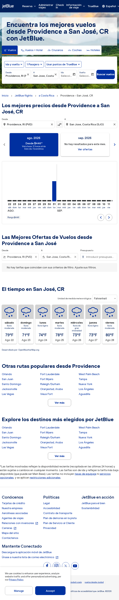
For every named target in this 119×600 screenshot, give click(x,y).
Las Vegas (8, 394)
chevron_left (4, 144)
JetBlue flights (24, 95)
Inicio (5, 95)
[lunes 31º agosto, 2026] (54, 191)
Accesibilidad (51, 508)
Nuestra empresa (12, 508)
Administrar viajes (46, 6)
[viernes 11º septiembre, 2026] (109, 200)
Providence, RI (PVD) (16, 75)
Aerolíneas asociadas (15, 513)
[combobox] (28, 124)
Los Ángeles (86, 389)
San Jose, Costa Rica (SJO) (43, 75)
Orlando (7, 374)
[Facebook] (47, 566)
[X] (65, 566)
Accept (50, 590)
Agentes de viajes (13, 518)
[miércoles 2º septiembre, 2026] (64, 200)
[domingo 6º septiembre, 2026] (84, 200)
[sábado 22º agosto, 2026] (10, 200)
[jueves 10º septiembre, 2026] (104, 200)
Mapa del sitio (10, 533)
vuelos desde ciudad (94, 582)
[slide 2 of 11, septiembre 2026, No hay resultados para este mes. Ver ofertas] (85, 144)
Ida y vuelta (13, 64)
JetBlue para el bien (93, 503)
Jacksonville (9, 389)
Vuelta (82, 72)
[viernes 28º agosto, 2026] (39, 200)
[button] (34, 64)
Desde (9, 72)
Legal (46, 503)
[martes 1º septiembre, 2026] (59, 200)
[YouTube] (75, 566)
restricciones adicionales (45, 477)
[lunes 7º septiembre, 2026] (89, 200)
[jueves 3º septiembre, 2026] (69, 200)
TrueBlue (93, 6)
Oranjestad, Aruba (51, 389)
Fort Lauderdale (50, 374)
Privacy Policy (16, 579)
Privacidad (49, 528)
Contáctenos (10, 538)
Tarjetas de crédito (13, 503)
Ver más (59, 402)
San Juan (7, 379)
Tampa (83, 379)
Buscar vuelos (105, 74)
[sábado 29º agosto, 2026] (44, 200)
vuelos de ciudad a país (71, 582)
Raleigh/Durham (50, 384)
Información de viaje (76, 6)
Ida (62, 72)
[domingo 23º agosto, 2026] (15, 200)
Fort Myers (46, 379)
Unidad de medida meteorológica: (75, 298)
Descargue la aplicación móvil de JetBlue (27, 552)
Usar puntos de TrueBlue (61, 64)
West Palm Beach (89, 374)
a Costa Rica (46, 95)
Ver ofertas (85, 149)
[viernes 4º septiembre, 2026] (74, 200)
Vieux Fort (46, 394)
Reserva (29, 6)
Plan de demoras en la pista (60, 518)
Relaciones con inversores (20, 523)
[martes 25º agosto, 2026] (24, 200)
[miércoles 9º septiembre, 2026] (99, 200)
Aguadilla (84, 394)
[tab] (10, 50)
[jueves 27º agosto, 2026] (34, 200)
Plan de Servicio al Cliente (59, 523)
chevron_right (114, 144)
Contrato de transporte (57, 513)
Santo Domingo (11, 384)
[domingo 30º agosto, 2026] (49, 200)
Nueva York (85, 384)
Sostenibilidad (90, 508)
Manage (19, 590)
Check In (60, 6)
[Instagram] (56, 566)
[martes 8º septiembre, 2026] (94, 200)
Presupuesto (86, 250)
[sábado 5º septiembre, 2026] (79, 200)
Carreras (9, 528)
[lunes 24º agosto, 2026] (20, 200)
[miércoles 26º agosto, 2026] (29, 200)
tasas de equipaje (85, 473)
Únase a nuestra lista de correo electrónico (30, 557)
